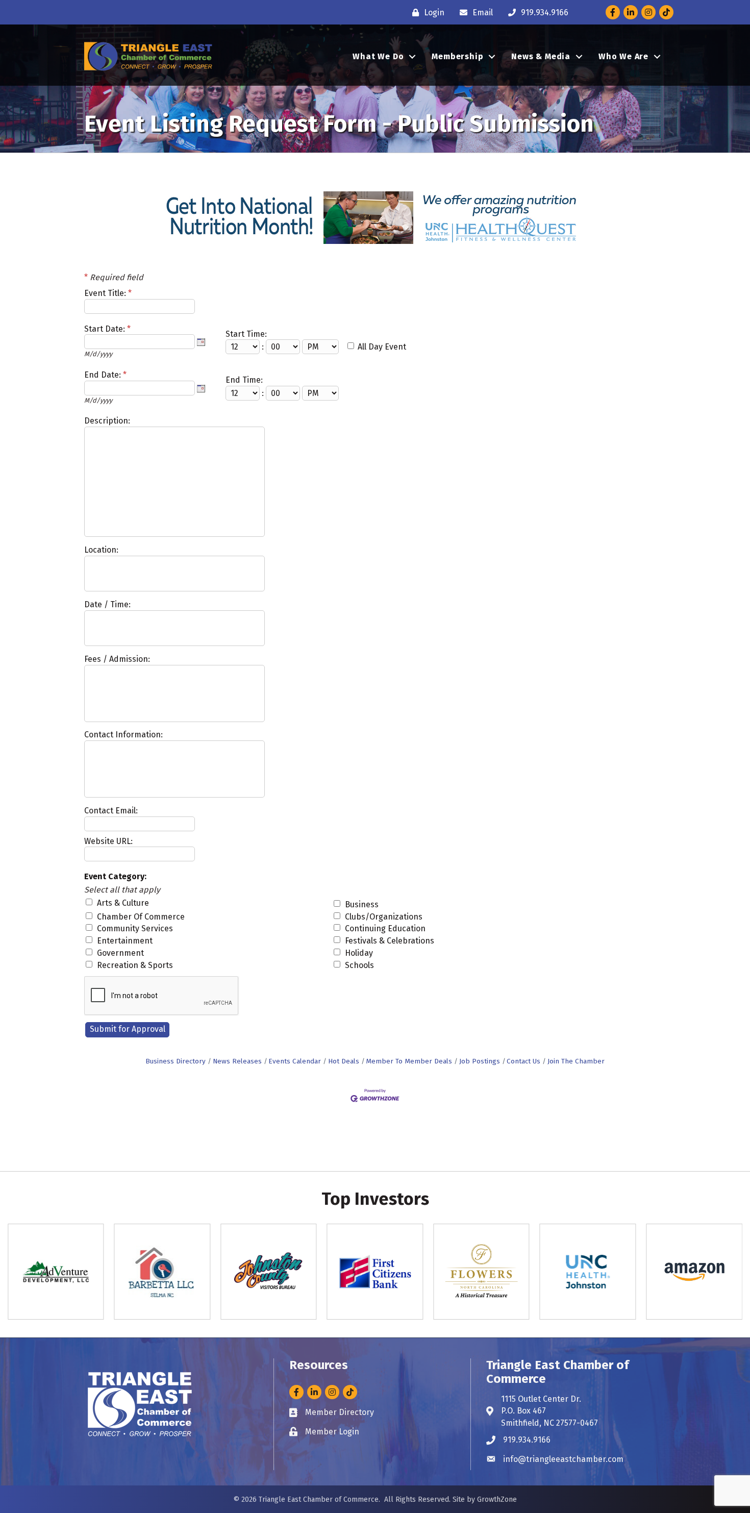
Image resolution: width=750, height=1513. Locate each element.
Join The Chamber (576, 1061)
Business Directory (175, 1061)
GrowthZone (497, 1499)
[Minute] (284, 347)
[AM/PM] (321, 347)
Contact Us (523, 1061)
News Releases (237, 1061)
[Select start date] (201, 342)
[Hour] (244, 347)
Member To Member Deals (409, 1061)
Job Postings (479, 1061)
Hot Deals (343, 1061)
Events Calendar (294, 1061)
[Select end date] (201, 388)
